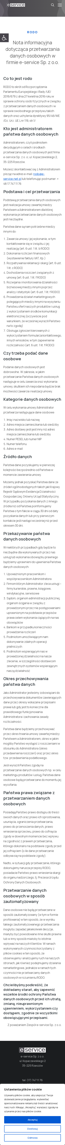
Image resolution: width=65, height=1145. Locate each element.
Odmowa (33, 1137)
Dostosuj (32, 1128)
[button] (4, 37)
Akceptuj (33, 1119)
